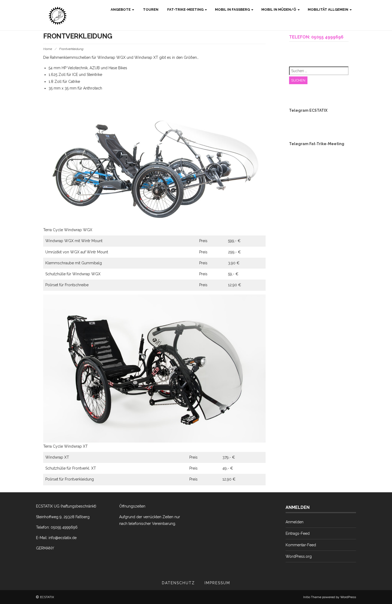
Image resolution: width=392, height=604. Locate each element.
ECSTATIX (47, 597)
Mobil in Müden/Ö (279, 9)
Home (47, 49)
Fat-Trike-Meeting (185, 9)
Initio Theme (312, 597)
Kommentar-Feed (301, 545)
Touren (150, 9)
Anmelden (294, 522)
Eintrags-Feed (298, 533)
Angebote (120, 9)
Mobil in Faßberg (233, 9)
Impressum (217, 583)
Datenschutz (178, 583)
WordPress (348, 597)
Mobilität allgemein (328, 9)
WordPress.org (299, 556)
